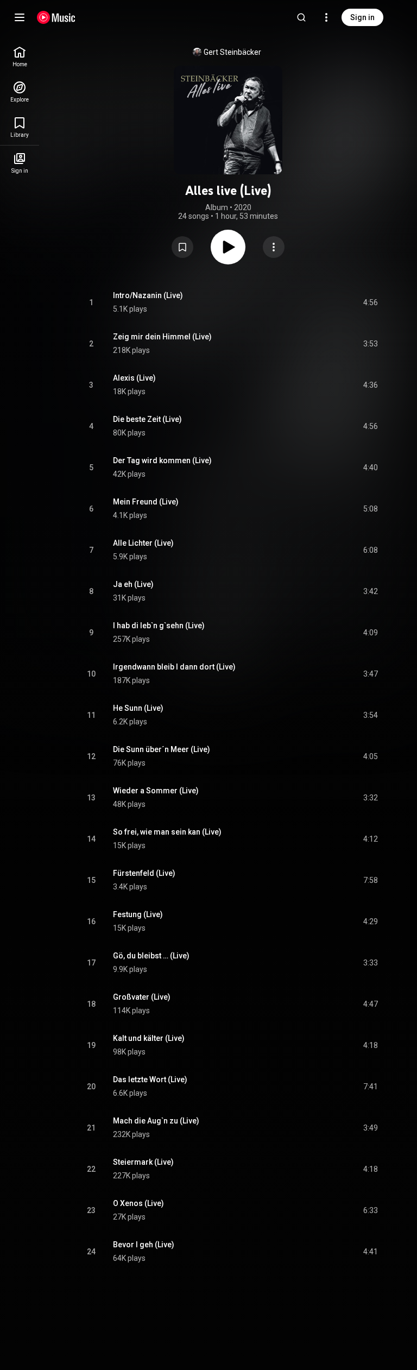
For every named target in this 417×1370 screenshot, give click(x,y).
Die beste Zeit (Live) (147, 419)
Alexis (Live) (134, 378)
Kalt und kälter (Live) (149, 1038)
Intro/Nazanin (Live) (148, 295)
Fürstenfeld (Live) (144, 873)
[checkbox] (370, 302)
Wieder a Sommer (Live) (156, 790)
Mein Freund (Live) (146, 501)
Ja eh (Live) (133, 584)
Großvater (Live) (141, 997)
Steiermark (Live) (143, 1162)
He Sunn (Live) (138, 708)
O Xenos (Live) (138, 1203)
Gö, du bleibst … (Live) (151, 955)
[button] (182, 247)
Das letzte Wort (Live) (150, 1079)
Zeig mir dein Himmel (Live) (162, 336)
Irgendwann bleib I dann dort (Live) (174, 666)
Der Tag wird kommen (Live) (162, 460)
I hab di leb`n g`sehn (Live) (159, 625)
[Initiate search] (301, 17)
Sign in (362, 17)
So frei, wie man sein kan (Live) (167, 832)
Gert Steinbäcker (232, 52)
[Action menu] (274, 247)
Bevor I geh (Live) (143, 1244)
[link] (19, 56)
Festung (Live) (138, 914)
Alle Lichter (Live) (143, 543)
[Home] (56, 17)
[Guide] (19, 17)
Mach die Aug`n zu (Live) (156, 1120)
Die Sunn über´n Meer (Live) (161, 749)
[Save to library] (182, 247)
